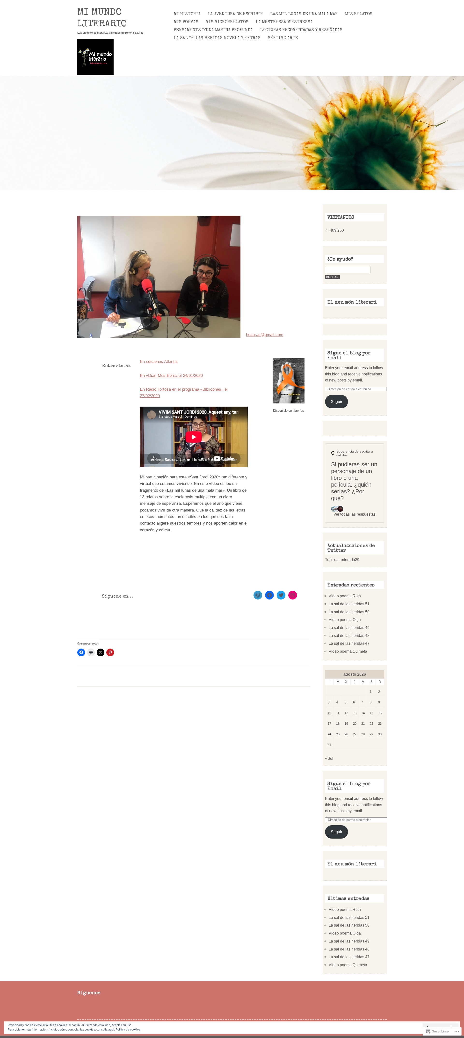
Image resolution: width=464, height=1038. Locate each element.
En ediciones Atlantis (159, 361)
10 (329, 713)
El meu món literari (352, 302)
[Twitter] (281, 595)
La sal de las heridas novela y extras (217, 38)
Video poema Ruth (345, 596)
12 (346, 713)
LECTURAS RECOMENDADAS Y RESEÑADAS (301, 30)
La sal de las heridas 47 (349, 643)
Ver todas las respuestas (355, 514)
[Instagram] (292, 595)
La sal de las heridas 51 (349, 604)
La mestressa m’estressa (284, 22)
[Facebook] (269, 595)
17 (329, 723)
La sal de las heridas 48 (349, 635)
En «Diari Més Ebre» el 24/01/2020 (171, 375)
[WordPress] (258, 595)
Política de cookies (128, 1029)
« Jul (329, 758)
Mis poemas (186, 22)
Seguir (336, 401)
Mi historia (187, 14)
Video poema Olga (345, 619)
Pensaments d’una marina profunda (213, 30)
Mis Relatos (358, 14)
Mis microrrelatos (227, 22)
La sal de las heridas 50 (349, 612)
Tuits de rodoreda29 (342, 559)
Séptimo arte (283, 38)
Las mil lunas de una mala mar (304, 14)
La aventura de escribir (235, 14)
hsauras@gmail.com (264, 334)
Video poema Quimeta (348, 651)
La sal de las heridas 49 (349, 627)
